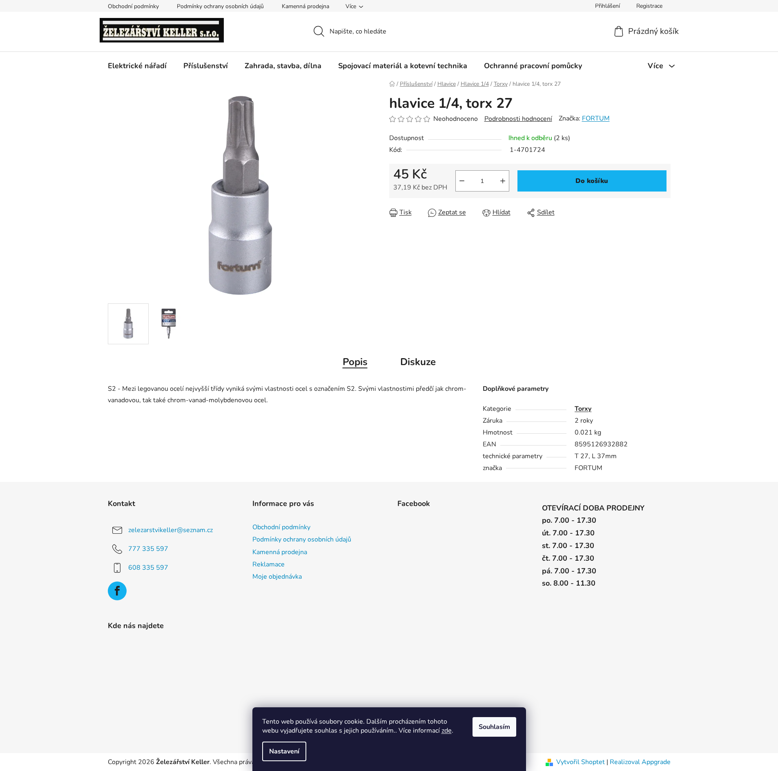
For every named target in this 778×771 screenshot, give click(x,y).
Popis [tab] (355, 361)
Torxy (583, 408)
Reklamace (268, 564)
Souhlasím (494, 726)
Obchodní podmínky (133, 6)
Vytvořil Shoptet (580, 762)
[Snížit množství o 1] (462, 181)
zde (446, 730)
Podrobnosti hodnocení (518, 118)
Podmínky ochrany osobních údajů (220, 6)
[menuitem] (137, 66)
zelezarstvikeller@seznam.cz (170, 530)
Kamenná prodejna (305, 6)
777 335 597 (148, 548)
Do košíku (591, 180)
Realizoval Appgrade (640, 762)
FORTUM (596, 118)
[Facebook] (117, 591)
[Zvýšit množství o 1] (503, 181)
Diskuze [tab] (418, 361)
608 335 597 (148, 567)
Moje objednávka (277, 576)
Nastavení (284, 751)
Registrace (649, 6)
